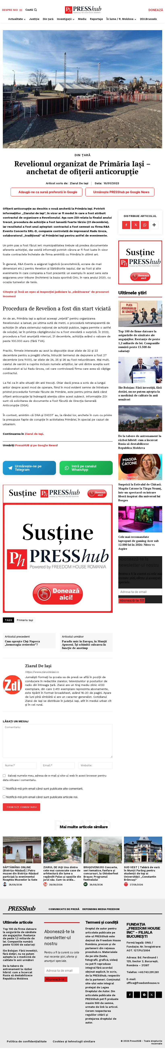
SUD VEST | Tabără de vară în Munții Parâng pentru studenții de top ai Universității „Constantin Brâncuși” (142, 873)
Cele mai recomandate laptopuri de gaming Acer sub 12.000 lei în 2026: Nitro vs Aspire (138, 543)
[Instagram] (137, 995)
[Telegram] (144, 995)
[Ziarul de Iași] (12, 685)
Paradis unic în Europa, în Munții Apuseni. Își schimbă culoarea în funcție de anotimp (84, 645)
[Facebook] (126, 225)
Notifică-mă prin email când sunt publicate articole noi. (42, 797)
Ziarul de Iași (79, 183)
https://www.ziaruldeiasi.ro (42, 671)
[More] (154, 225)
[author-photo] (5, 884)
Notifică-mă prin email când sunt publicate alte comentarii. (44, 788)
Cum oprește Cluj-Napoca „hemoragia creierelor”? (22, 643)
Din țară (83, 155)
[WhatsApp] (145, 225)
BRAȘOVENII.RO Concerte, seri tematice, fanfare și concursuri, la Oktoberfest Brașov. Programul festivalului (101, 873)
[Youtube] (159, 995)
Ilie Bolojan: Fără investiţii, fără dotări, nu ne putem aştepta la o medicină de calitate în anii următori (140, 393)
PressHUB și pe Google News (36, 445)
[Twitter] (135, 225)
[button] (31, 10)
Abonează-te (129, 600)
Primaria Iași (25, 620)
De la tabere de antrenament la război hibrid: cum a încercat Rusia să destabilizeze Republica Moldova (139, 442)
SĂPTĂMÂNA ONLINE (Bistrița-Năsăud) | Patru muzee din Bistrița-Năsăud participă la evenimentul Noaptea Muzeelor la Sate (20, 873)
